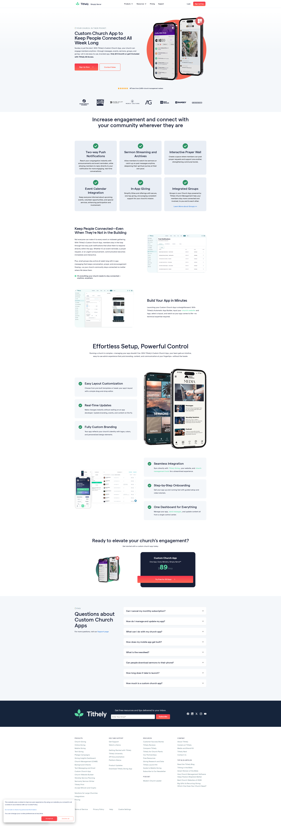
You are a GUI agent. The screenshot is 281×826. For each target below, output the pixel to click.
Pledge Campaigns (82, 755)
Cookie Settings (124, 809)
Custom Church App (83, 771)
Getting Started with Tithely (120, 750)
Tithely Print (79, 784)
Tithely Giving (174, 468)
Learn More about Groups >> (185, 206)
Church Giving (80, 742)
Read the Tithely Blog (186, 764)
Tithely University (116, 753)
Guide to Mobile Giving (152, 768)
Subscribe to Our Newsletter (154, 771)
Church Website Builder (84, 774)
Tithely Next (182, 751)
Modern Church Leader (152, 781)
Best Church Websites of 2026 (189, 780)
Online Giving (80, 745)
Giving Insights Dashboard (85, 758)
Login (189, 4)
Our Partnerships (150, 755)
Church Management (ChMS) (86, 761)
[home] (89, 3)
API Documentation (116, 757)
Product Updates (115, 765)
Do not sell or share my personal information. (21, 810)
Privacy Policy (98, 809)
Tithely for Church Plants (153, 751)
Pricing (152, 4)
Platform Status (115, 760)
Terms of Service (81, 809)
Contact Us (181, 755)
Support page (103, 631)
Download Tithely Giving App (120, 769)
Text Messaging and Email (85, 768)
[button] (128, 4)
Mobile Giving (80, 748)
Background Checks (83, 765)
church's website (188, 310)
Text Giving (79, 751)
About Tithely (182, 742)
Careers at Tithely (184, 745)
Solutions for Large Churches (86, 793)
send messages (175, 511)
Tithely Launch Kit (150, 765)
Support (161, 4)
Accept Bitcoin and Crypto (85, 788)
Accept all (49, 819)
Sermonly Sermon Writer (84, 781)
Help (111, 809)
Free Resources (149, 758)
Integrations (79, 796)
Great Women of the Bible (187, 771)
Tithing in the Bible (184, 767)
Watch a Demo (115, 745)
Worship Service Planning (85, 778)
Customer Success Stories (153, 742)
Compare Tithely (149, 748)
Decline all (65, 819)
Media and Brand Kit (185, 748)
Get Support (114, 742)
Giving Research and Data (153, 761)
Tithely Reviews (149, 745)
